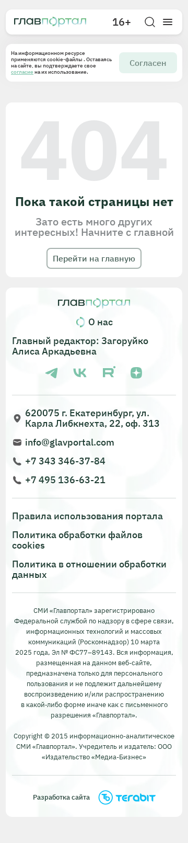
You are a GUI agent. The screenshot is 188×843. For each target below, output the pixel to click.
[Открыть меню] (167, 22)
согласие (22, 72)
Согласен (148, 63)
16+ (121, 22)
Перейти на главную (94, 258)
